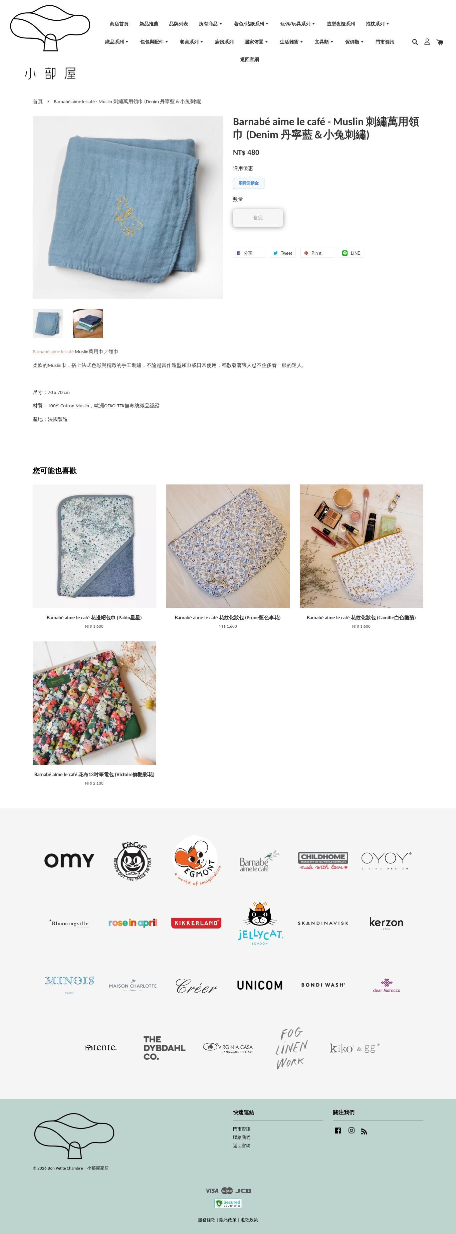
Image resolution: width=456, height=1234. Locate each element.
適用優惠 (243, 168)
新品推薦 (149, 24)
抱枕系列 (376, 24)
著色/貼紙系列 (249, 24)
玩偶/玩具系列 (295, 24)
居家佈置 (254, 42)
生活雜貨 (289, 42)
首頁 (38, 102)
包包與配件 (152, 42)
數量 (238, 199)
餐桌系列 (190, 42)
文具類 (322, 42)
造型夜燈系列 (341, 24)
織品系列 (115, 42)
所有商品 (209, 24)
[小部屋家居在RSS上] (364, 1133)
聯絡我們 (241, 1138)
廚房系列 (224, 42)
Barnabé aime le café (53, 352)
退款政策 (249, 1220)
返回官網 (249, 59)
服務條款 (206, 1220)
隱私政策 (228, 1220)
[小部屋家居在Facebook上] (338, 1134)
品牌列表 (178, 24)
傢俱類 (352, 42)
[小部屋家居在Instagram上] (351, 1134)
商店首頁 (119, 24)
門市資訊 (385, 42)
